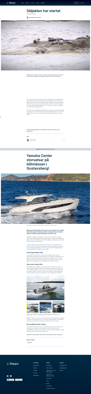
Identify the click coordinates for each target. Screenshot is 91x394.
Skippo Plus (36, 365)
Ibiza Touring (42, 319)
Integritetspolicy (63, 368)
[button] (63, 288)
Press (47, 380)
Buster (44, 244)
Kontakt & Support (50, 388)
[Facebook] (7, 376)
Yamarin (48, 244)
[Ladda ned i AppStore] (10, 380)
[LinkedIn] (11, 376)
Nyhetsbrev (49, 385)
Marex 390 (40, 255)
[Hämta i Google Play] (18, 380)
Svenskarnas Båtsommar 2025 (50, 375)
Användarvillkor (63, 365)
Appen (37, 2)
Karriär (48, 383)
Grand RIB (34, 246)
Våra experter (49, 368)
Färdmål (27, 2)
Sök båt (35, 368)
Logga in (76, 2)
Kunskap (33, 2)
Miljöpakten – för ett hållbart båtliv (51, 371)
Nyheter (43, 2)
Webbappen (36, 375)
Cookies (61, 370)
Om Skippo (48, 365)
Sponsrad (30, 342)
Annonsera (49, 378)
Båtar (22, 2)
